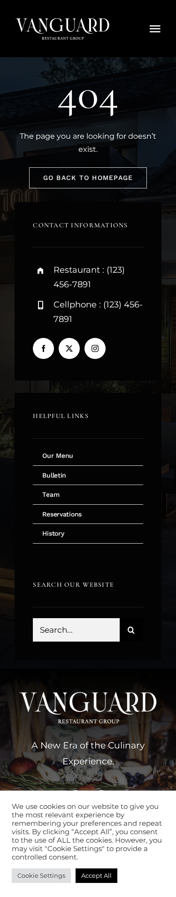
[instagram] (95, 348)
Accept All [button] (96, 875)
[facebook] (43, 348)
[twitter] (69, 348)
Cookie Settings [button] (41, 875)
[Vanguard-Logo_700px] (62, 17)
